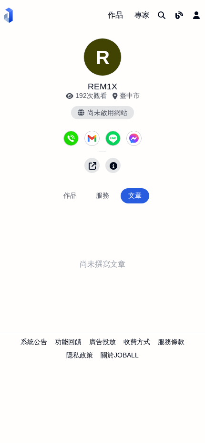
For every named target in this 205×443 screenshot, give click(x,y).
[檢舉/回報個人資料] (113, 165)
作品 (115, 15)
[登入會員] (196, 15)
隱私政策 (79, 355)
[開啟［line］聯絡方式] (113, 138)
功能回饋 (68, 342)
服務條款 (171, 342)
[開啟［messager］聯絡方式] (134, 138)
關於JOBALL (120, 355)
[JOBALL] (8, 15)
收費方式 (136, 342)
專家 (142, 15)
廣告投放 (102, 342)
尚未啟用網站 (107, 112)
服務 (102, 195)
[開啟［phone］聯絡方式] (71, 138)
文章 (135, 195)
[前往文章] (179, 15)
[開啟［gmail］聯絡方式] (92, 138)
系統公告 (33, 342)
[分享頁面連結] (92, 165)
